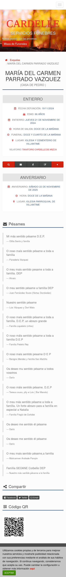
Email (35, 497)
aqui (32, 568)
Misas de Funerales (15, 43)
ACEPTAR (9, 572)
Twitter (24, 497)
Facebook (11, 497)
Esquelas (15, 60)
